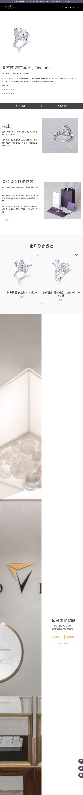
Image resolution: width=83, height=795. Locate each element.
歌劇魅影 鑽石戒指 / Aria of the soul (61, 294)
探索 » (22, 297)
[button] (80, 277)
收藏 (73, 7)
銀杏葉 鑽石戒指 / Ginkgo (22, 292)
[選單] (78, 7)
